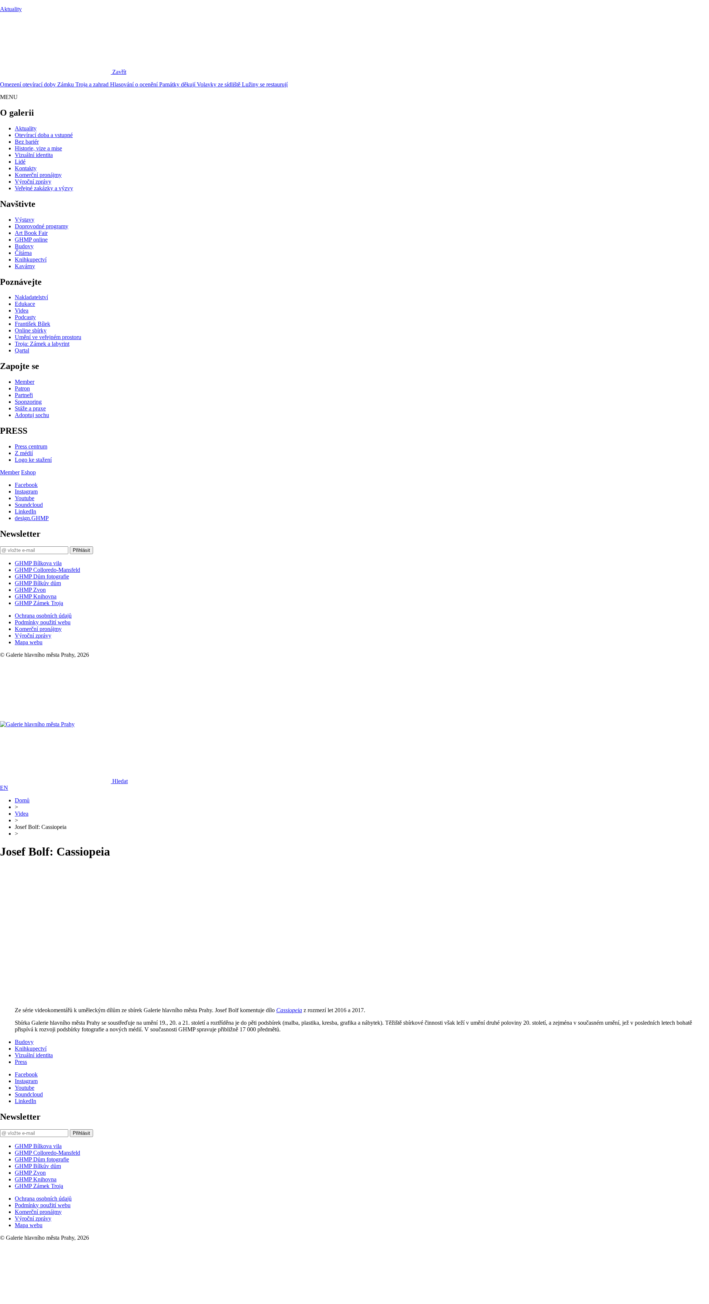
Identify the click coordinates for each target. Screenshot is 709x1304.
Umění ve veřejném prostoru (48, 337)
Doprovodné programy (41, 226)
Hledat (120, 781)
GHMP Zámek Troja (39, 603)
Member (24, 382)
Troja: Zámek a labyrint (42, 344)
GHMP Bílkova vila (38, 563)
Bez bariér (27, 142)
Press (21, 1062)
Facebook (26, 485)
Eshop (28, 472)
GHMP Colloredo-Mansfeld (47, 570)
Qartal (22, 350)
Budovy (24, 246)
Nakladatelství (31, 297)
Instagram (26, 491)
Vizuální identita (34, 155)
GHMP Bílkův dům (38, 583)
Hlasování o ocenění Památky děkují (153, 84)
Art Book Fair (31, 233)
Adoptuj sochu (32, 415)
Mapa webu (28, 642)
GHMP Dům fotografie (42, 576)
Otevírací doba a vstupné (44, 135)
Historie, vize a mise (38, 148)
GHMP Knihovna (35, 596)
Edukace (25, 304)
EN (4, 788)
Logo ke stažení (33, 460)
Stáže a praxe (30, 408)
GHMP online (31, 239)
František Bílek (32, 324)
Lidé (20, 161)
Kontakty (26, 168)
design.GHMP (32, 518)
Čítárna (23, 253)
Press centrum (31, 446)
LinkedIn (25, 511)
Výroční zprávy (33, 181)
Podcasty (25, 317)
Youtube (24, 498)
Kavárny (25, 266)
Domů (22, 800)
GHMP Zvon (30, 590)
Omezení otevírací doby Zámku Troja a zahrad (55, 84)
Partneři (24, 395)
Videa (21, 310)
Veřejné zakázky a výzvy (44, 188)
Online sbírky (31, 330)
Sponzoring (28, 402)
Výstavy (24, 219)
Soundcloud (29, 505)
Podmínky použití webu (43, 622)
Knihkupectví (31, 259)
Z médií (24, 453)
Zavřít (119, 72)
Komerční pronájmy (38, 175)
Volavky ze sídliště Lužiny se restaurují (242, 84)
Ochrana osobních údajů (43, 615)
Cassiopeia (289, 1010)
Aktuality (11, 9)
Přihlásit (81, 550)
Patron (22, 388)
